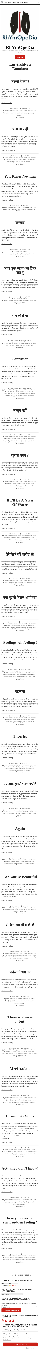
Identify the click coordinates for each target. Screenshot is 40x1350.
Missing (25, 113)
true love (19, 115)
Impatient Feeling (8, 113)
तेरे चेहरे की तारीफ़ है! (20, 554)
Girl (24, 112)
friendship (31, 672)
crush (7, 159)
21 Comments (20, 725)
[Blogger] (6, 1320)
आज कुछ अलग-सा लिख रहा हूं (20, 270)
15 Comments (20, 586)
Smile (31, 629)
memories (19, 395)
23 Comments (20, 1057)
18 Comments (20, 772)
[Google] (13, 1320)
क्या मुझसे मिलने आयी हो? (20, 597)
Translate (14, 1285)
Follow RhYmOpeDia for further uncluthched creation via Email (15, 1299)
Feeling (16, 112)
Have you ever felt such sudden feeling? (20, 1220)
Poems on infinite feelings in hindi (27, 110)
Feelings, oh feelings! (20, 642)
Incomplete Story (20, 1116)
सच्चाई (20, 222)
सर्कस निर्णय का (20, 972)
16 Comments (20, 444)
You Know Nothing (20, 176)
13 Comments (20, 256)
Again (20, 829)
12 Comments (20, 488)
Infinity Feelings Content (11, 998)
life (20, 254)
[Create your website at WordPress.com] (20, 2)
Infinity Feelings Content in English (27, 1149)
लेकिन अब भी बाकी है (20, 925)
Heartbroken (26, 300)
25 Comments (20, 542)
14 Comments (20, 399)
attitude (8, 672)
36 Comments (20, 1206)
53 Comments (20, 211)
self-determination (16, 397)
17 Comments (20, 680)
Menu (21, 57)
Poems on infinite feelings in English (27, 207)
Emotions (11, 112)
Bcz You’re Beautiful (20, 877)
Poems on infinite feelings (11, 110)
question (29, 161)
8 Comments (21, 1005)
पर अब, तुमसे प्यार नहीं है (20, 784)
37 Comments (20, 1263)
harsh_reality (26, 253)
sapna (35, 485)
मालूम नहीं (20, 410)
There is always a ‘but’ (20, 1019)
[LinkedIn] (9, 1320)
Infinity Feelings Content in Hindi (26, 998)
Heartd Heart (33, 300)
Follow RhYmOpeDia (11, 1310)
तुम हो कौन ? (20, 455)
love (22, 113)
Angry (8, 391)
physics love (22, 768)
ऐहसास (20, 691)
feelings (21, 112)
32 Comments (20, 304)
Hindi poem (29, 112)
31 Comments (20, 960)
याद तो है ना (20, 316)
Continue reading (7, 103)
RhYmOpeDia (20, 47)
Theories (20, 736)
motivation (29, 1001)
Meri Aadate (20, 1069)
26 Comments (20, 165)
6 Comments (21, 117)
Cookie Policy (7, 1340)
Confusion (20, 359)
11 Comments (21, 865)
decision (12, 1000)
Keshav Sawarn (14, 108)
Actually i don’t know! (20, 1168)
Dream (6, 955)
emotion (6, 112)
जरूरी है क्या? (20, 81)
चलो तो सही (20, 129)
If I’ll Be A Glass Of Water (20, 502)
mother (24, 395)
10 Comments (20, 913)
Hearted (32, 159)
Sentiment (25, 345)
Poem (29, 113)
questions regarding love (16, 163)
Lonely (12, 395)
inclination (32, 393)
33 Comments (20, 347)
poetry (33, 113)
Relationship (19, 345)
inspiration (7, 395)
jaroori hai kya (16, 113)
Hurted (34, 112)
